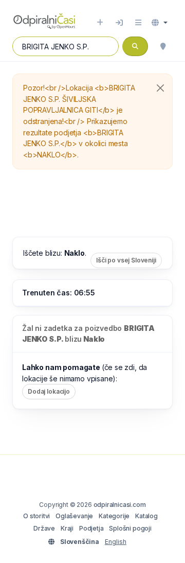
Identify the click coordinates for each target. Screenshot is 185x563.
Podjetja (91, 528)
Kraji (67, 528)
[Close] (160, 88)
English (115, 542)
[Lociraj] (163, 46)
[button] (159, 22)
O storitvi (36, 516)
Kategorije (114, 516)
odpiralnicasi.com (120, 504)
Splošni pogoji (130, 528)
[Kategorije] (138, 22)
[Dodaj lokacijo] (99, 22)
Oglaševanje (74, 516)
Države (44, 528)
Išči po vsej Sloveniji (126, 260)
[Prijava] (119, 22)
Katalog (146, 516)
